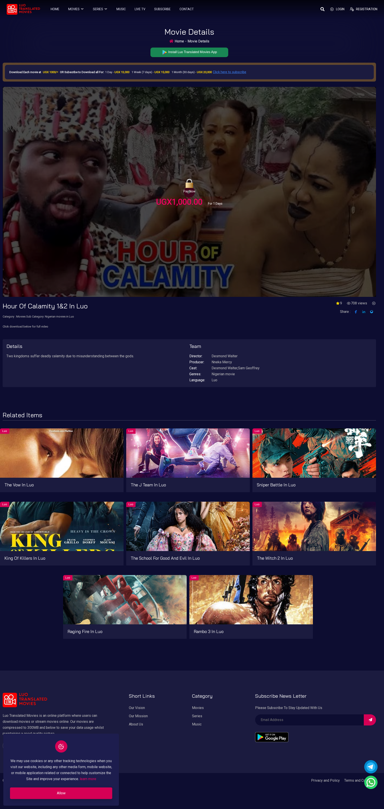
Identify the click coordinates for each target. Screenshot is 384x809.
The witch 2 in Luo (275, 558)
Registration (366, 9)
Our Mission (138, 716)
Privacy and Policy (325, 780)
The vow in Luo (19, 484)
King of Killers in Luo (24, 558)
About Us (136, 724)
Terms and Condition (360, 780)
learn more (88, 779)
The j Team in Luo (148, 484)
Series (98, 9)
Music (121, 9)
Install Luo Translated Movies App (192, 52)
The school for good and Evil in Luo (165, 558)
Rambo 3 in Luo (209, 631)
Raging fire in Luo (85, 631)
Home (55, 9)
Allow (61, 793)
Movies (74, 9)
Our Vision (137, 708)
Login (340, 9)
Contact (187, 9)
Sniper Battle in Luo (276, 484)
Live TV (140, 9)
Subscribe (162, 9)
